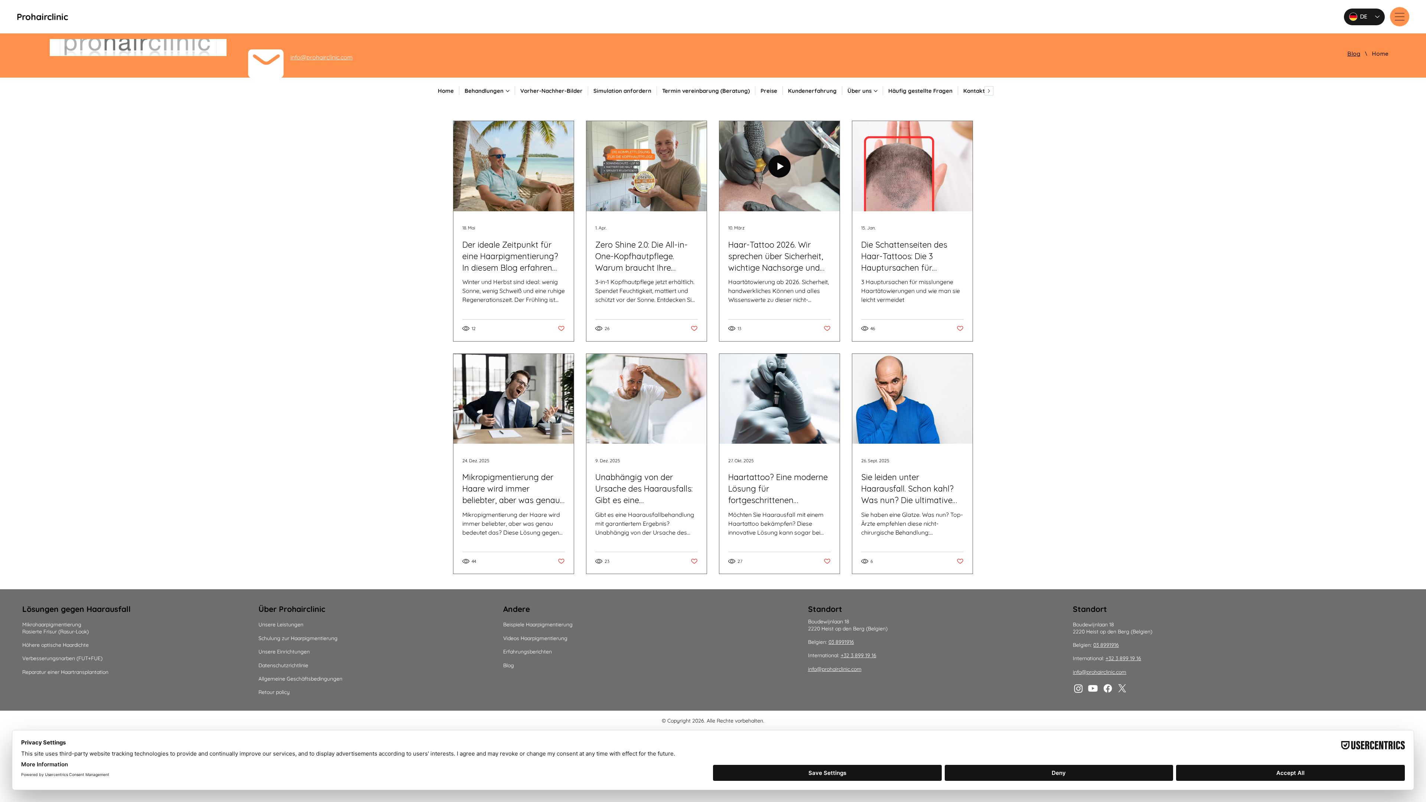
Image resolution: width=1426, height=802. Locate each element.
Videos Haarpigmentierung (535, 638)
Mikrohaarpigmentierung (51, 624)
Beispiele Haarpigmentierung (538, 624)
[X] (1122, 688)
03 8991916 (841, 642)
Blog (508, 665)
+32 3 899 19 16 (858, 655)
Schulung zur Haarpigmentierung (298, 638)
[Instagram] (1078, 688)
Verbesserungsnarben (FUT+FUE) (62, 658)
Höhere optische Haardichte (55, 645)
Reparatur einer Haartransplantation (65, 672)
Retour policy (274, 692)
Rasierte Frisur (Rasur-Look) (55, 631)
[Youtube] (1092, 688)
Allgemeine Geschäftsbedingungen (300, 678)
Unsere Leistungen (280, 624)
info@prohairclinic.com (321, 57)
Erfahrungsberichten (527, 651)
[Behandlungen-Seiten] (507, 91)
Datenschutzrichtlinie (283, 665)
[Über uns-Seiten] (876, 91)
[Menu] (1399, 16)
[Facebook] (1107, 688)
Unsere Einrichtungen (284, 651)
